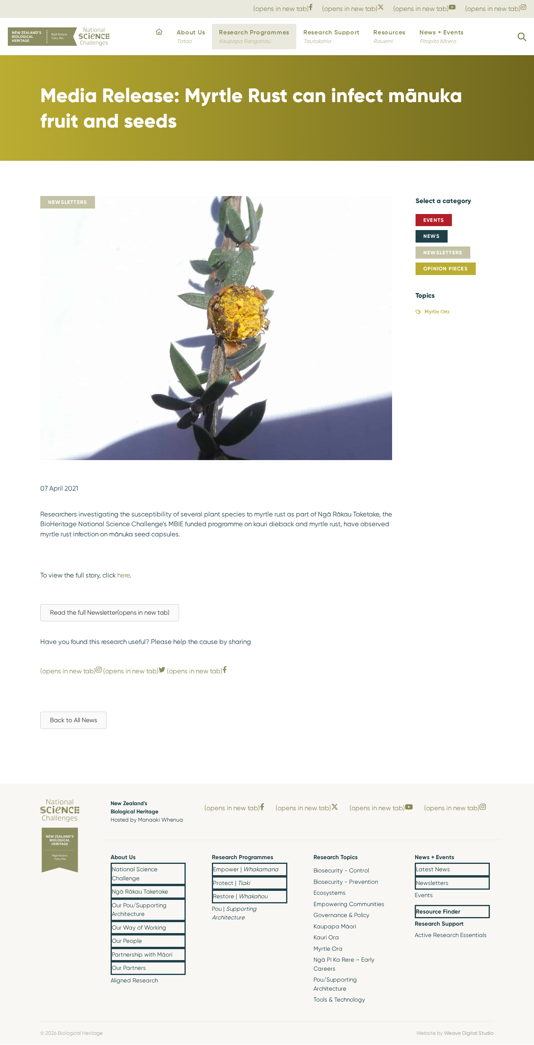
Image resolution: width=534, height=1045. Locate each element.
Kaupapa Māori (335, 926)
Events (433, 220)
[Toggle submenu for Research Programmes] (281, 857)
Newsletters (442, 252)
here (123, 575)
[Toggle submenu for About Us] (179, 857)
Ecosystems (330, 892)
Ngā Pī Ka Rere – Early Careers (344, 964)
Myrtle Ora (437, 312)
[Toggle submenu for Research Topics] (382, 857)
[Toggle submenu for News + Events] (483, 857)
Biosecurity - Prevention (346, 881)
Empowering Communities (349, 904)
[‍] (159, 37)
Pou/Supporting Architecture (335, 984)
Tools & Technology (339, 999)
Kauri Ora (326, 937)
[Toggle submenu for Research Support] (483, 924)
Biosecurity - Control (341, 870)
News (431, 236)
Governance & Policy (341, 915)
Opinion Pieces (445, 268)
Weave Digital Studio (469, 1033)
